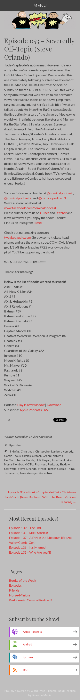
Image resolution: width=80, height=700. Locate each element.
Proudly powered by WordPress (24, 690)
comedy (68, 451)
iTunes (44, 213)
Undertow (45, 473)
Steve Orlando (27, 468)
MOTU (29, 464)
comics (26, 455)
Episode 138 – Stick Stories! (28, 533)
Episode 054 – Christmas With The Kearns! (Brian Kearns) (58, 497)
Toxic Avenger (28, 473)
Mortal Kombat (13, 464)
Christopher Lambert (48, 451)
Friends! (15, 590)
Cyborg (36, 455)
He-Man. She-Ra (14, 460)
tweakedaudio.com (17, 237)
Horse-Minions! (20, 595)
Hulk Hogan (43, 460)
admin (48, 436)
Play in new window (31, 405)
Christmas (27, 451)
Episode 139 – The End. (25, 528)
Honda (30, 460)
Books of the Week (22, 580)
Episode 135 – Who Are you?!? (30, 552)
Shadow (64, 464)
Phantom (40, 464)
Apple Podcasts (31, 410)
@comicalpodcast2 (17, 198)
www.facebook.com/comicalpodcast (30, 208)
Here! (38, 223)
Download (54, 405)
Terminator (11, 473)
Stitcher (61, 213)
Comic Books (12, 455)
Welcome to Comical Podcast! (30, 600)
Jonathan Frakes (62, 460)
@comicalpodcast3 (52, 198)
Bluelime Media (41, 695)
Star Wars (10, 468)
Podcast (53, 464)
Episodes (15, 445)
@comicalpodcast (59, 193)
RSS (46, 410)
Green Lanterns (53, 455)
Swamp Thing (65, 468)
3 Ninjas (14, 451)
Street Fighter (47, 468)
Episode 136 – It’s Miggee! (27, 547)
